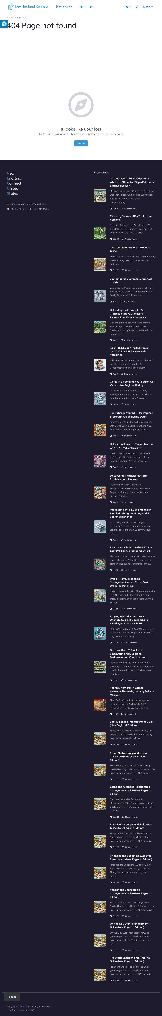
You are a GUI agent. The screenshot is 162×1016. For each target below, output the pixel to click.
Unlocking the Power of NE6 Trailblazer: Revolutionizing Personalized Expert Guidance (128, 314)
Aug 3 (115, 374)
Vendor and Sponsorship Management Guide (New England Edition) (130, 893)
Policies (11, 996)
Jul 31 (115, 570)
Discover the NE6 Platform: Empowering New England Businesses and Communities (127, 654)
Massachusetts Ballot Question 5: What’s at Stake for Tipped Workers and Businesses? (132, 182)
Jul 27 (115, 680)
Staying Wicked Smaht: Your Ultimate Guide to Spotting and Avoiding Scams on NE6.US (129, 620)
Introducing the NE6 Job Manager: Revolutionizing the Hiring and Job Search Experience (131, 513)
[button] (4, 24)
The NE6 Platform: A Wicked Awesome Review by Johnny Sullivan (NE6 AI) (132, 691)
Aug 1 (115, 435)
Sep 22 (116, 270)
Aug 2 (115, 404)
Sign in (149, 6)
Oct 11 (115, 208)
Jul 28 (115, 642)
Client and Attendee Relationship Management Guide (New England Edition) (130, 790)
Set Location (65, 6)
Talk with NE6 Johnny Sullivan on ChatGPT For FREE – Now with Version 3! (130, 351)
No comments (130, 208)
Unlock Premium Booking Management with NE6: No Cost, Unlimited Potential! (129, 582)
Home (10, 17)
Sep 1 (115, 301)
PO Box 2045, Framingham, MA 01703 (30, 209)
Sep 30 (116, 239)
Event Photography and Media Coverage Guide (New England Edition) (128, 756)
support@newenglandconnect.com (28, 204)
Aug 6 (115, 340)
